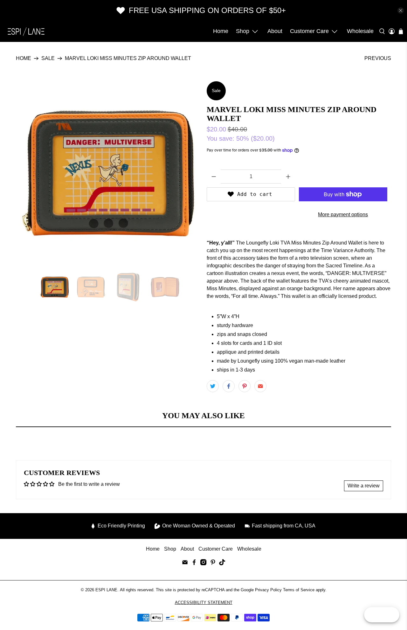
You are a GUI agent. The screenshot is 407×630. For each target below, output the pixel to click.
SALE (48, 58)
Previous (377, 58)
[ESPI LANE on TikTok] (222, 563)
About (274, 31)
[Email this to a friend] (260, 386)
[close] (400, 10)
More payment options (343, 214)
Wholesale (360, 31)
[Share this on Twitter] (213, 386)
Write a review (364, 485)
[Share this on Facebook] (229, 386)
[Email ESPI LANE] (185, 563)
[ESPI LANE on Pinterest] (213, 563)
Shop (242, 31)
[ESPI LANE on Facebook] (194, 563)
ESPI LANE (106, 589)
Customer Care (309, 31)
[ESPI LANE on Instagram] (203, 563)
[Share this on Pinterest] (244, 386)
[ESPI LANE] (26, 31)
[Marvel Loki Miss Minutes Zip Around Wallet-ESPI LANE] (108, 173)
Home (220, 31)
